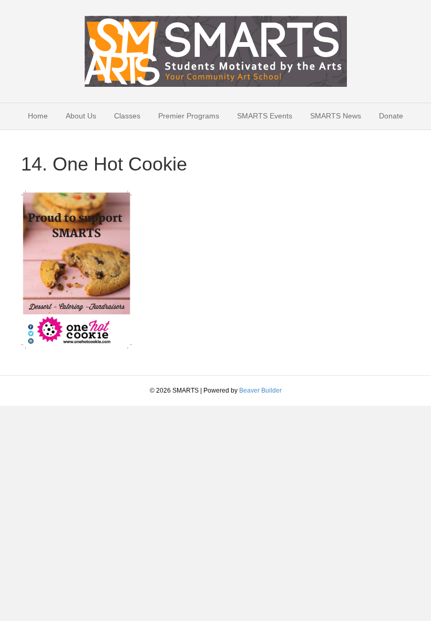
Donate (391, 116)
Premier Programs (188, 116)
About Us (81, 116)
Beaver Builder (260, 390)
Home (38, 116)
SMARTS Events (264, 116)
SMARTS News (335, 116)
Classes (127, 116)
